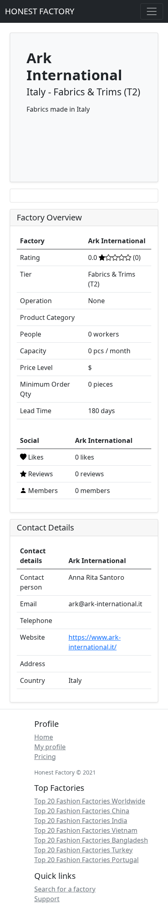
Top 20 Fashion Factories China (81, 810)
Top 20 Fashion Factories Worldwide (89, 801)
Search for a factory (64, 889)
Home (43, 737)
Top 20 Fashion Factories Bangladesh (91, 840)
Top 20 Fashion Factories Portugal (86, 859)
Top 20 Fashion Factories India (80, 820)
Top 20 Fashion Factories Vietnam (85, 830)
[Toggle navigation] (151, 11)
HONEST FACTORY (39, 11)
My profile (50, 746)
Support (47, 898)
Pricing (45, 756)
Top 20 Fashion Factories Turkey (83, 849)
